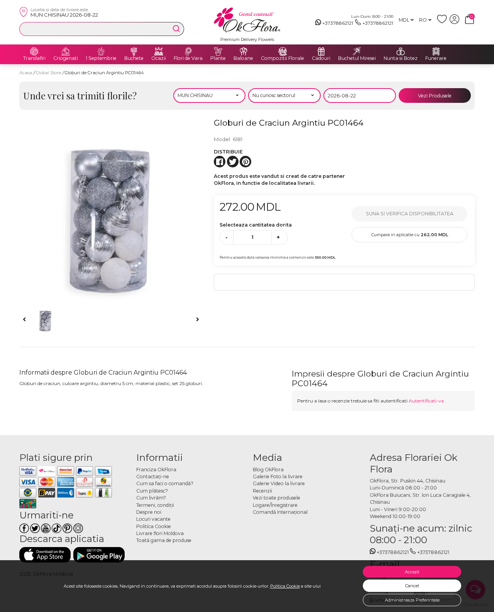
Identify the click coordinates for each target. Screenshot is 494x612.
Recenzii (262, 491)
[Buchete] (134, 51)
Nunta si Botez (401, 58)
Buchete (134, 58)
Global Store (49, 72)
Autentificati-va (426, 401)
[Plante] (218, 51)
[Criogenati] (65, 51)
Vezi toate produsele (276, 498)
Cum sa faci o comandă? (164, 483)
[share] (219, 161)
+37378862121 (337, 23)
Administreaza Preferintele (412, 600)
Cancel (412, 585)
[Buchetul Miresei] (357, 51)
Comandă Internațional (280, 512)
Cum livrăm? (151, 498)
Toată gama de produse (163, 540)
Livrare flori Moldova (160, 533)
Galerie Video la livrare (279, 483)
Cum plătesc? (152, 491)
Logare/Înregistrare (275, 505)
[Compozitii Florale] (282, 51)
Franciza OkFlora (156, 469)
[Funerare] (436, 51)
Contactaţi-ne (152, 476)
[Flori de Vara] (188, 51)
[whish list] (443, 22)
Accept (412, 571)
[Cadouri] (321, 51)
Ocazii (158, 58)
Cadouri (321, 58)
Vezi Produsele (435, 96)
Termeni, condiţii (155, 505)
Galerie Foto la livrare (278, 476)
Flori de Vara (188, 58)
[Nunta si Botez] (400, 51)
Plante (218, 58)
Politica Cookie (285, 586)
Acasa (25, 72)
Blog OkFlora (268, 469)
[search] (176, 28)
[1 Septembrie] (101, 51)
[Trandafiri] (34, 51)
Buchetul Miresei (357, 58)
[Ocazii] (158, 51)
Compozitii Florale (282, 58)
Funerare (436, 58)
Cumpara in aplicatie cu (409, 234)
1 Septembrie (101, 58)
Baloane (243, 58)
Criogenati (65, 58)
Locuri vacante (153, 519)
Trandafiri (34, 58)
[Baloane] (243, 51)
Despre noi (148, 512)
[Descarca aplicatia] (45, 554)
